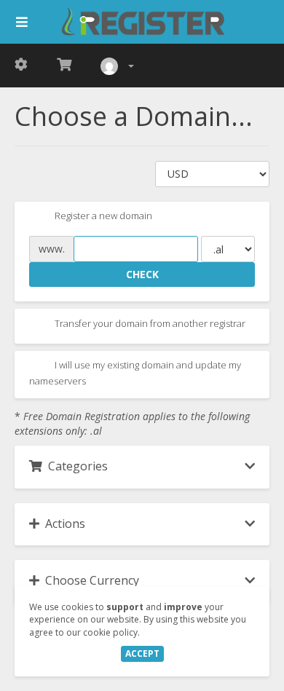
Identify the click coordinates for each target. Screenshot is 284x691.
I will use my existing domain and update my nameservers (135, 372)
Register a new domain (102, 216)
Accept (142, 653)
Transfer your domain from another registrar (148, 323)
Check (142, 274)
